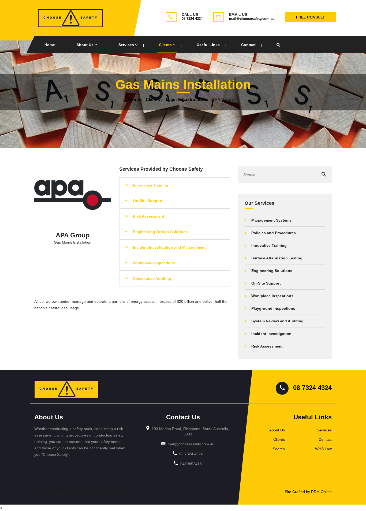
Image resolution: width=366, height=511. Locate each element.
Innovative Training (150, 185)
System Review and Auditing (277, 321)
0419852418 (191, 464)
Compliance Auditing (152, 278)
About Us (85, 45)
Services (126, 45)
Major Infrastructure (186, 99)
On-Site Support (147, 201)
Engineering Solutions (271, 270)
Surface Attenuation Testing (276, 258)
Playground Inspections (273, 308)
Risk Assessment (148, 216)
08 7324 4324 (192, 19)
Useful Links (208, 45)
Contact (248, 45)
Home (49, 45)
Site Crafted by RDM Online (308, 492)
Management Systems (271, 220)
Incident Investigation (271, 333)
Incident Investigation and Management (169, 247)
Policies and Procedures (273, 233)
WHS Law (323, 449)
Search (279, 449)
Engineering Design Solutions (160, 232)
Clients (166, 45)
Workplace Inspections (154, 263)
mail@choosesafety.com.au (252, 19)
